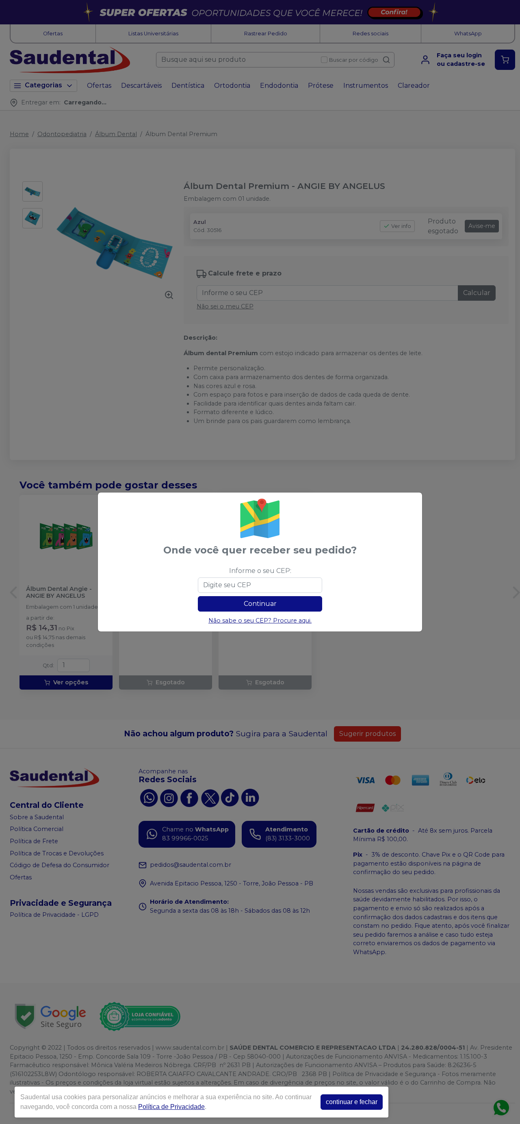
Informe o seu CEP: (260, 571)
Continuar (260, 604)
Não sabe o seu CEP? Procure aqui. (260, 620)
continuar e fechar (351, 1101)
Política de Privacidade (171, 1106)
